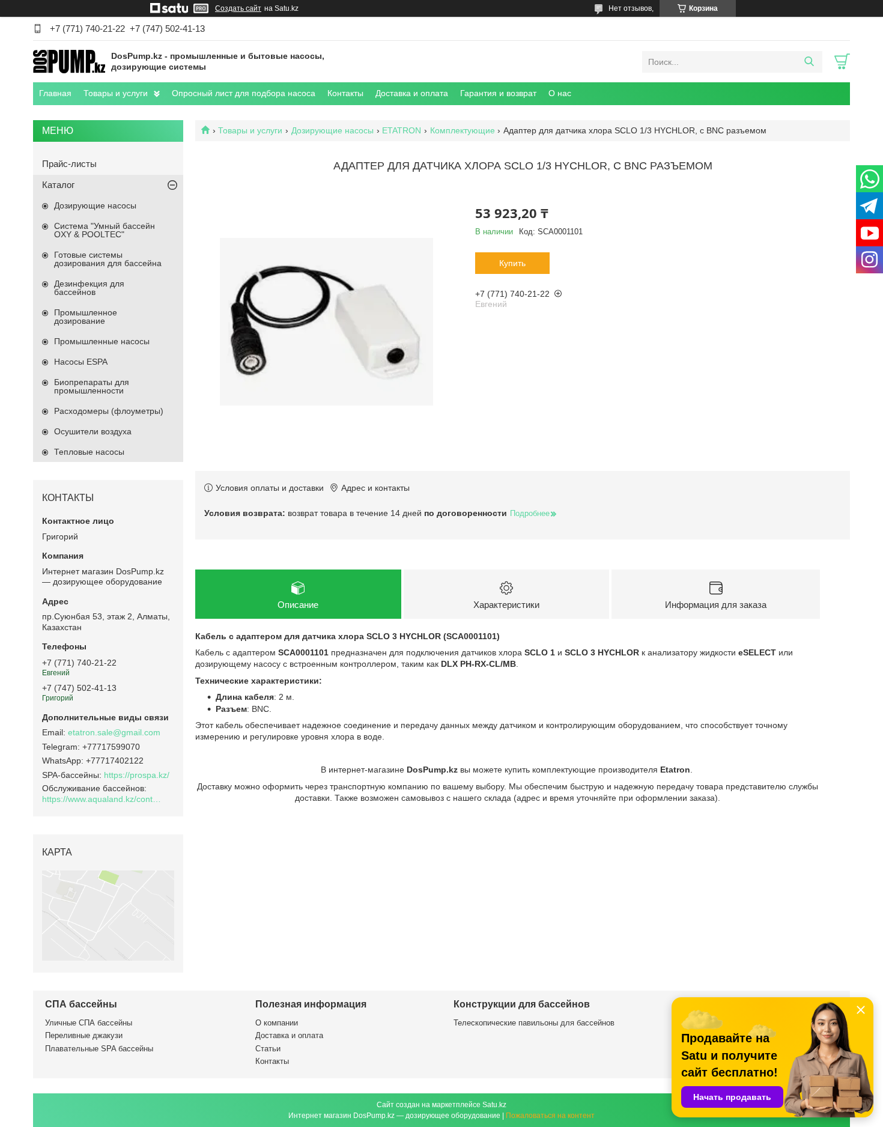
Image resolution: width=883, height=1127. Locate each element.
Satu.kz (494, 1105)
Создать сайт (238, 8)
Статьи (268, 1048)
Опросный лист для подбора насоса (243, 93)
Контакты (345, 93)
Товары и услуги (115, 93)
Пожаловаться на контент (550, 1115)
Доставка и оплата (411, 93)
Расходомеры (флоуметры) (108, 411)
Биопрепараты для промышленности (91, 386)
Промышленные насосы (102, 341)
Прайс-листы (69, 164)
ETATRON (401, 130)
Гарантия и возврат (498, 93)
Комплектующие (462, 130)
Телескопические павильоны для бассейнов (534, 1022)
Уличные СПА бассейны (88, 1022)
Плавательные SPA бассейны (99, 1048)
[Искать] (808, 62)
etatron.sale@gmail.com (114, 732)
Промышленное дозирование (85, 317)
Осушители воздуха (93, 431)
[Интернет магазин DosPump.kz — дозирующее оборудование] (69, 61)
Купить (512, 263)
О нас (559, 93)
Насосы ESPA (81, 361)
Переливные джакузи (84, 1035)
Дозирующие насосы (332, 130)
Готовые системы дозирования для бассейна (108, 259)
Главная (55, 93)
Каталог (58, 185)
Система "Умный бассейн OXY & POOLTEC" (104, 230)
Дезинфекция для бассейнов (89, 288)
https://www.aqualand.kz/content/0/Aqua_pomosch (102, 799)
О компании (276, 1022)
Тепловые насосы (89, 452)
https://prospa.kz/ (136, 775)
